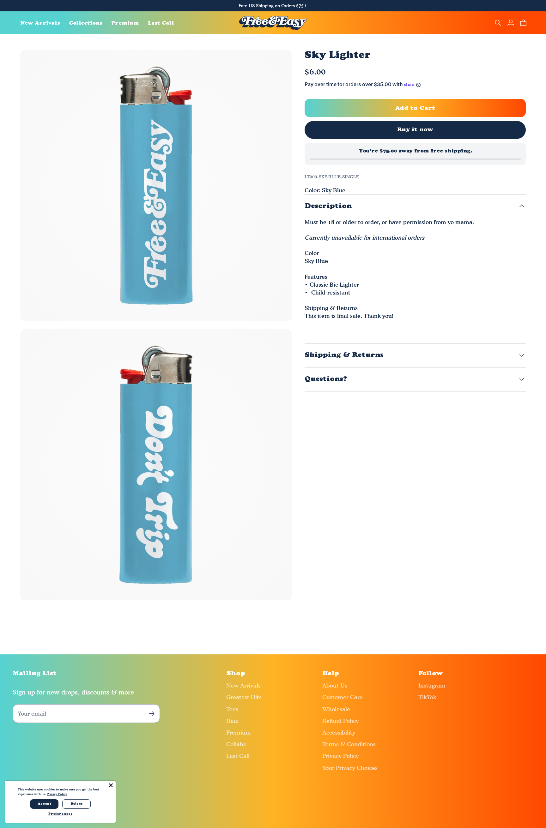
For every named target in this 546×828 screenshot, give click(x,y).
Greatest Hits (244, 697)
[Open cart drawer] (523, 22)
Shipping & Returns (344, 355)
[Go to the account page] (510, 22)
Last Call (238, 756)
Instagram (432, 685)
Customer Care (342, 697)
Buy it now (415, 130)
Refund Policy (340, 721)
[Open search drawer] (498, 22)
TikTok (427, 697)
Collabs (236, 744)
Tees (232, 709)
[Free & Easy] (273, 22)
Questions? (326, 379)
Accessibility (338, 732)
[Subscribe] (152, 713)
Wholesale (336, 709)
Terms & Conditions (349, 744)
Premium (238, 732)
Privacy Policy (340, 756)
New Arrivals (243, 685)
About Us (334, 685)
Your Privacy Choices (350, 768)
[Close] (111, 785)
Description (328, 206)
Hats (232, 721)
